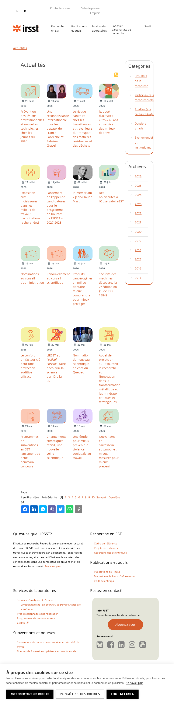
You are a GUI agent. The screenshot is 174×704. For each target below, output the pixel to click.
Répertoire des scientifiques (110, 552)
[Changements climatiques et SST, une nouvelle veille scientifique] (56, 416)
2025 (138, 185)
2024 (138, 194)
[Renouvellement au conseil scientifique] (56, 253)
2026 (138, 176)
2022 (138, 213)
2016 (138, 268)
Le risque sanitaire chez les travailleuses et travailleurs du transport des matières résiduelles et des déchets (83, 128)
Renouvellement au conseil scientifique (58, 278)
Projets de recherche (106, 548)
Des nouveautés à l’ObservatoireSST (111, 197)
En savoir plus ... (54, 566)
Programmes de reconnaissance (36, 618)
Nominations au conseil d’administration (32, 278)
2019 (138, 241)
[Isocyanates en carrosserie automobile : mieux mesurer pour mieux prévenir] (109, 416)
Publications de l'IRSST (107, 572)
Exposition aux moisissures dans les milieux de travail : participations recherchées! (30, 207)
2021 (138, 222)
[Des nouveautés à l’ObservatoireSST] (109, 172)
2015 (138, 277)
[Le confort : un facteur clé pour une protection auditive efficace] (30, 334)
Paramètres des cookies (80, 694)
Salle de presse (90, 8)
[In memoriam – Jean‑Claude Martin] (83, 172)
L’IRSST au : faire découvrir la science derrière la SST (56, 368)
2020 (138, 231)
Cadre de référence (105, 543)
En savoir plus (134, 682)
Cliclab (21, 623)
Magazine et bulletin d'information (114, 576)
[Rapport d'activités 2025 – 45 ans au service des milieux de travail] (109, 91)
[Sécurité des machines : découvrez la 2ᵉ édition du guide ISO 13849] (109, 253)
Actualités (20, 48)
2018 (138, 250)
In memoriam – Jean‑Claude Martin (82, 197)
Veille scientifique (104, 581)
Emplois (95, 13)
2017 (138, 259)
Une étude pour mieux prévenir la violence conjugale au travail (82, 447)
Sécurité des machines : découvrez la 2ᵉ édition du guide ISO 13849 (108, 284)
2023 (138, 204)
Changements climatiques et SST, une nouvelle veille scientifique (56, 447)
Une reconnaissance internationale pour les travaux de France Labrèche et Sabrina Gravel (58, 128)
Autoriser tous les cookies (30, 694)
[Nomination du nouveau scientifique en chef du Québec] (83, 334)
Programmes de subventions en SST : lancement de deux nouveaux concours (30, 451)
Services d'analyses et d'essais (35, 600)
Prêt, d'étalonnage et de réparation (37, 614)
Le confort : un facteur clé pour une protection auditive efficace (30, 366)
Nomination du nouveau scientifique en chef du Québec (81, 363)
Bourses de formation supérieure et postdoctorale (46, 651)
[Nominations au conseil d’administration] (30, 253)
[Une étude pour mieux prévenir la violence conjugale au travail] (83, 416)
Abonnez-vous (125, 625)
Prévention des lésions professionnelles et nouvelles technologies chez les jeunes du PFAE (32, 126)
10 (93, 497)
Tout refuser (122, 694)
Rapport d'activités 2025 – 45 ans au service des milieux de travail (108, 122)
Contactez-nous (60, 8)
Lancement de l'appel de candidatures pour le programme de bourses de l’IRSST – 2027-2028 (56, 207)
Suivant (101, 497)
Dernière (114, 497)
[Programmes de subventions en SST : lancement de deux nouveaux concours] (30, 416)
